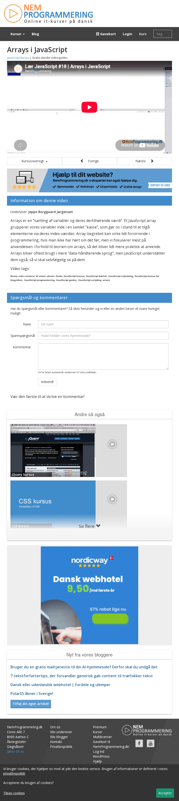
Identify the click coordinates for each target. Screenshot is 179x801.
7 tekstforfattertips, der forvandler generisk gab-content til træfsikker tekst (81, 675)
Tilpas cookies (14, 793)
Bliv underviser (61, 732)
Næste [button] (142, 161)
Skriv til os (15, 751)
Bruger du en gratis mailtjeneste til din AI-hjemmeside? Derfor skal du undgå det (84, 667)
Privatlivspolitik (61, 746)
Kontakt (56, 741)
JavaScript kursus (18, 58)
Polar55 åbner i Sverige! (31, 693)
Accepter (165, 793)
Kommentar (22, 347)
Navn (27, 324)
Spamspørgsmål (22, 335)
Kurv (142, 34)
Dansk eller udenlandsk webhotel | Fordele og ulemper (60, 684)
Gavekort (107, 34)
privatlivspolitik (14, 773)
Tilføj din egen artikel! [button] (31, 703)
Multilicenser (102, 737)
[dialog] (89, 782)
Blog (35, 34)
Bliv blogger (59, 737)
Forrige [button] (91, 161)
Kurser (16, 34)
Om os (55, 727)
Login (127, 34)
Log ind (98, 751)
